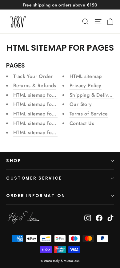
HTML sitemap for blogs (40, 104)
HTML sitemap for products (44, 132)
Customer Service (34, 178)
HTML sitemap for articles (42, 113)
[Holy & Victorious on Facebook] (99, 217)
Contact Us (82, 123)
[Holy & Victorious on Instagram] (87, 217)
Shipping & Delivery (93, 95)
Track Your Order (33, 76)
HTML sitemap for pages (41, 95)
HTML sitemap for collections (46, 123)
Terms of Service (89, 113)
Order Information (36, 196)
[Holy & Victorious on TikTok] (110, 217)
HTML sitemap (86, 76)
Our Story (81, 104)
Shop (13, 161)
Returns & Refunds (34, 85)
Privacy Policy (86, 85)
